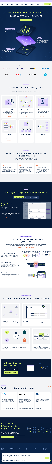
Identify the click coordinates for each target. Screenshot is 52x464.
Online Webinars (28, 450)
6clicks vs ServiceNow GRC (46, 450)
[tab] (19, 197)
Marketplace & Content (4, 450)
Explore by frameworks (12, 449)
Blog (26, 448)
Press (35, 453)
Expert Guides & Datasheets (30, 453)
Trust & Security (36, 450)
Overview (19, 448)
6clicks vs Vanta (45, 449)
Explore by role (11, 448)
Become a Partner (20, 449)
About (35, 448)
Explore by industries (12, 450)
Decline (43, 457)
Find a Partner (20, 450)
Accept (47, 457)
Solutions (2, 448)
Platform (2, 449)
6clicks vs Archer (45, 448)
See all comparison (45, 453)
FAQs (26, 449)
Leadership (36, 449)
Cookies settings (37, 457)
